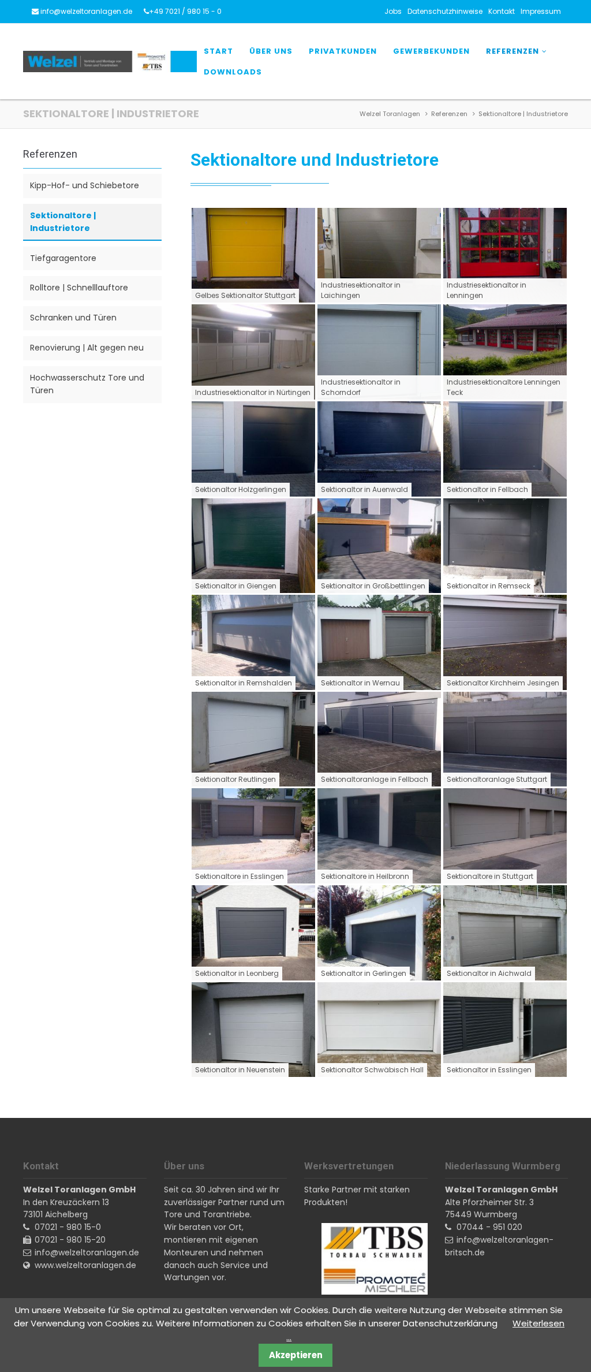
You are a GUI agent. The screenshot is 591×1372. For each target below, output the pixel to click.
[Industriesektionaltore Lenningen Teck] (505, 352)
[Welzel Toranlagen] (110, 62)
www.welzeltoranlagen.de (85, 1265)
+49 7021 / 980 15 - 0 (185, 11)
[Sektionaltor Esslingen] (505, 1030)
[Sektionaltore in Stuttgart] (505, 835)
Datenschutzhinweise (444, 11)
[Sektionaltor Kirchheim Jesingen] (505, 642)
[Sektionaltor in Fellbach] (505, 449)
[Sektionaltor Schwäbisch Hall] (379, 1030)
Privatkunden (343, 51)
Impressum (541, 11)
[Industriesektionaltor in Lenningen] (505, 255)
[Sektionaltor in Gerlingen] (379, 932)
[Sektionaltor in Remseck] (505, 546)
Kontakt (501, 11)
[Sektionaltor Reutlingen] (253, 739)
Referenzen (512, 51)
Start (218, 51)
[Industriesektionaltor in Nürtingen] (253, 352)
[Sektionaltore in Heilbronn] (379, 835)
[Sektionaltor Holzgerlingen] (253, 449)
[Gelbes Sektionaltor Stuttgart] (253, 255)
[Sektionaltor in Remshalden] (253, 642)
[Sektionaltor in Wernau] (379, 642)
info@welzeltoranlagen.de (86, 11)
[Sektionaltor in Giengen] (253, 546)
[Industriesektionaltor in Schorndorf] (379, 352)
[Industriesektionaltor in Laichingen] (379, 255)
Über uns (271, 51)
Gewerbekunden (431, 51)
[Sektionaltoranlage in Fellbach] (379, 739)
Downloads (233, 71)
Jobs (393, 11)
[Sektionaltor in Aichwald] (505, 932)
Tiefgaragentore (63, 258)
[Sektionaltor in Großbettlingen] (379, 546)
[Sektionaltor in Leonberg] (253, 932)
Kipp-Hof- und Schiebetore (84, 185)
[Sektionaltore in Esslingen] (253, 835)
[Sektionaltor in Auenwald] (379, 449)
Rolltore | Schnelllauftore (79, 287)
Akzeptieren (296, 1355)
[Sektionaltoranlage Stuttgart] (505, 739)
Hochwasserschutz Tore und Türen (87, 384)
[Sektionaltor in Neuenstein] (253, 1030)
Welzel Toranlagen (390, 113)
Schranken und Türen (73, 317)
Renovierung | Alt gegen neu (87, 347)
